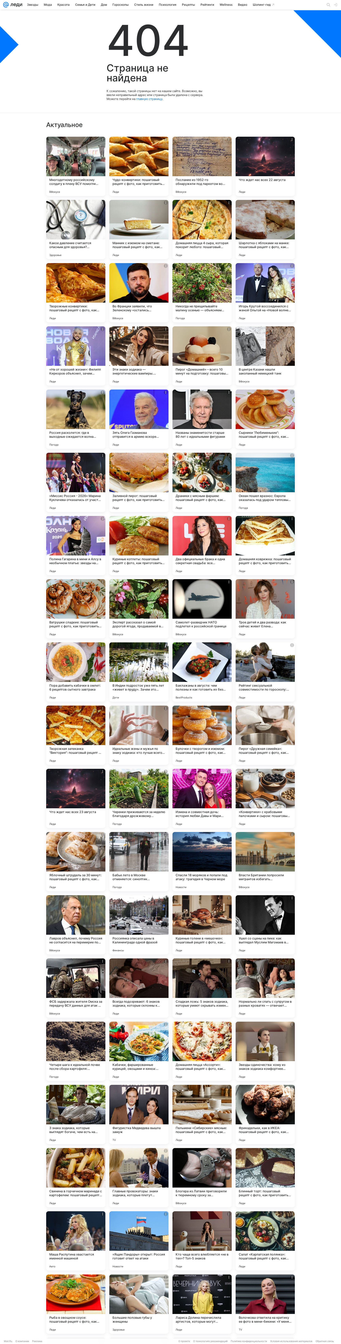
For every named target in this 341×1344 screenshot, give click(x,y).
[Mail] (6, 4)
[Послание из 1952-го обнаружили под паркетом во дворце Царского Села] (202, 166)
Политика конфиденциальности (249, 1341)
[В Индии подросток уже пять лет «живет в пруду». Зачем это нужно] (139, 672)
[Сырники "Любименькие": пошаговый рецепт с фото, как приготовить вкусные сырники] (265, 419)
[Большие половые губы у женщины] (139, 1304)
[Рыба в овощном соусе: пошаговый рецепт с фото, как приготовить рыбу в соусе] (75, 1304)
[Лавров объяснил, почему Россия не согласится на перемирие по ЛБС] (75, 924)
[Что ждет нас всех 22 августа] (265, 166)
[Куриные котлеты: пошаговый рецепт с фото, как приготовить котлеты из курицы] (139, 545)
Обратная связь (325, 1341)
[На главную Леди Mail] (15, 4)
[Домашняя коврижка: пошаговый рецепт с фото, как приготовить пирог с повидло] (265, 545)
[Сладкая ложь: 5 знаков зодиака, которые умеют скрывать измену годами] (202, 988)
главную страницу (149, 99)
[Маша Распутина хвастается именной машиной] (75, 1241)
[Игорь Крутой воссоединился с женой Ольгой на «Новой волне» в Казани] (265, 292)
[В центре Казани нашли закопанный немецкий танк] (265, 356)
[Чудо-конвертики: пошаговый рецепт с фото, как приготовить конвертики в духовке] (139, 166)
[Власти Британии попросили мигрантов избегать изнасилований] (265, 861)
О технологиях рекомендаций (210, 1341)
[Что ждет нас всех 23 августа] (75, 798)
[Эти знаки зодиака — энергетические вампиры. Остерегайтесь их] (139, 356)
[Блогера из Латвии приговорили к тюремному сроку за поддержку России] (202, 1177)
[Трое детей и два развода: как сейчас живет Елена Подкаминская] (265, 608)
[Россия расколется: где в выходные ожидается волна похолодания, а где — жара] (75, 419)
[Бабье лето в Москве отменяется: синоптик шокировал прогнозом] (139, 861)
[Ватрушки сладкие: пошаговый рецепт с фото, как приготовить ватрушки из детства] (75, 608)
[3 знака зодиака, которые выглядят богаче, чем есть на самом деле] (75, 1114)
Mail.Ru (8, 1341)
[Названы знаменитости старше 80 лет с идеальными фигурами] (202, 419)
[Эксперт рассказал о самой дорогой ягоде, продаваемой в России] (139, 608)
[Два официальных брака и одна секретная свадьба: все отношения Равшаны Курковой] (202, 545)
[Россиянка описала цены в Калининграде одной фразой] (139, 924)
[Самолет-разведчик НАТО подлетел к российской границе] (202, 608)
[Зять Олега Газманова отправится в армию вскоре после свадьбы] (139, 419)
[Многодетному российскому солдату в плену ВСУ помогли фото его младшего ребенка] (75, 166)
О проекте (184, 1341)
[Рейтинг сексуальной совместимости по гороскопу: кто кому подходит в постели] (265, 672)
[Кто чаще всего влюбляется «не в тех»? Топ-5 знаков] (202, 1241)
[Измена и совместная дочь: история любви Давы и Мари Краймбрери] (202, 798)
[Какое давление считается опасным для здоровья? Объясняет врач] (75, 229)
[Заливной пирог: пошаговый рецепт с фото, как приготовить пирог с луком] (139, 482)
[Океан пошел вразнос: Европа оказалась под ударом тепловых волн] (265, 482)
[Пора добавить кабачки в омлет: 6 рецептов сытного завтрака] (75, 672)
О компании (22, 1341)
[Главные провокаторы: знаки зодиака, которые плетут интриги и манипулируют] (139, 1177)
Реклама (37, 1341)
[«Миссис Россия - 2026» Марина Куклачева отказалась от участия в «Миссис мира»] (75, 482)
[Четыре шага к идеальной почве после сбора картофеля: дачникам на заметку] (75, 1051)
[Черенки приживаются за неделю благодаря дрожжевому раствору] (139, 798)
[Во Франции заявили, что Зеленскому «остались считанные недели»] (139, 292)
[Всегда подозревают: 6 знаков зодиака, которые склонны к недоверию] (139, 988)
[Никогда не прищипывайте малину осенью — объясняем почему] (202, 292)
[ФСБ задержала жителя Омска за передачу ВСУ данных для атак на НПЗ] (75, 988)
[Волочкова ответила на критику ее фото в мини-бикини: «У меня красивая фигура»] (265, 1304)
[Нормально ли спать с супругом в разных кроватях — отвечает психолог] (265, 988)
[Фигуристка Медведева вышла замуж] (139, 1114)
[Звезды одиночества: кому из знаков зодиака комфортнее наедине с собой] (265, 1051)
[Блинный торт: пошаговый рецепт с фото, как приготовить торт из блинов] (265, 1177)
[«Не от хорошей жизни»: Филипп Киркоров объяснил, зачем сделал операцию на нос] (75, 356)
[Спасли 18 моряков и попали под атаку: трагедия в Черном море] (202, 861)
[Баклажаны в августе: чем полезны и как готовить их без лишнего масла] (202, 672)
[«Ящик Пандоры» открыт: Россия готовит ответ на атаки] (139, 1241)
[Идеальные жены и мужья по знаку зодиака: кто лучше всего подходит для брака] (139, 735)
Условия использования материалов (291, 1341)
